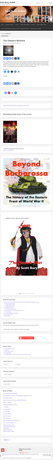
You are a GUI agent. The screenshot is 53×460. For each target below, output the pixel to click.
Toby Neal (6, 428)
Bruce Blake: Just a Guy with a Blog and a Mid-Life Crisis (17, 395)
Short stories (7, 316)
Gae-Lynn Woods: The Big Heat (11, 420)
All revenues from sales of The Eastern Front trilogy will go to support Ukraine (21, 302)
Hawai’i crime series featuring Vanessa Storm (14, 310)
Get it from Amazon (8, 150)
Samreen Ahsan (7, 413)
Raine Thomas (7, 416)
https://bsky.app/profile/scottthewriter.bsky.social (16, 105)
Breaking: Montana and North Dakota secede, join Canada (17, 354)
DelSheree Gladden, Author (10, 404)
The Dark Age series (8, 307)
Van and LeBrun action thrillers (11, 313)
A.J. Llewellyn (6, 411)
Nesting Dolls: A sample (36, 28)
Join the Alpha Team (41, 24)
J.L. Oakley (5, 407)
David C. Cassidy (7, 402)
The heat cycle (7, 353)
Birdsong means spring (9, 348)
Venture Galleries (7, 430)
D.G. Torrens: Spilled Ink (9, 423)
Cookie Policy (28, 457)
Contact (33, 24)
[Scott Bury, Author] (26, 14)
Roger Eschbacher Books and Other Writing (14, 400)
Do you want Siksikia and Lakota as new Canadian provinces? (14, 28)
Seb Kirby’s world (7, 398)
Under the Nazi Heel (10, 304)
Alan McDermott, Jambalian (10, 393)
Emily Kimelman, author (9, 426)
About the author (10, 24)
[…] (37, 66)
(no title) (6, 350)
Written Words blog (25, 24)
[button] (18, 293)
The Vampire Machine (14, 40)
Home (2, 24)
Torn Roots (8, 311)
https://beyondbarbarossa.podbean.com (31, 206)
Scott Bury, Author (8, 2)
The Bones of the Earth (11, 309)
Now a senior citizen (9, 351)
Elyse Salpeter (6, 418)
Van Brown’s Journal (8, 425)
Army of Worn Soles (10, 303)
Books (17, 24)
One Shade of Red (8, 314)
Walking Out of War (10, 306)
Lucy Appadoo (6, 409)
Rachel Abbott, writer (8, 431)
